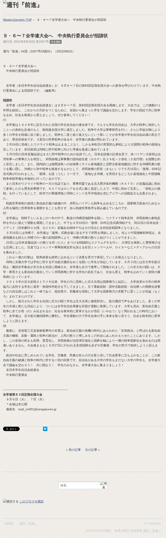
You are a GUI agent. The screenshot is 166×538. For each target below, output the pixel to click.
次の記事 (91, 449)
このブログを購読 (31, 501)
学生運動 (56, 41)
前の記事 (75, 449)
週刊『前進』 (28, 523)
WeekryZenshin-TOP (17, 19)
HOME (9, 523)
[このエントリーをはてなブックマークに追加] (45, 430)
